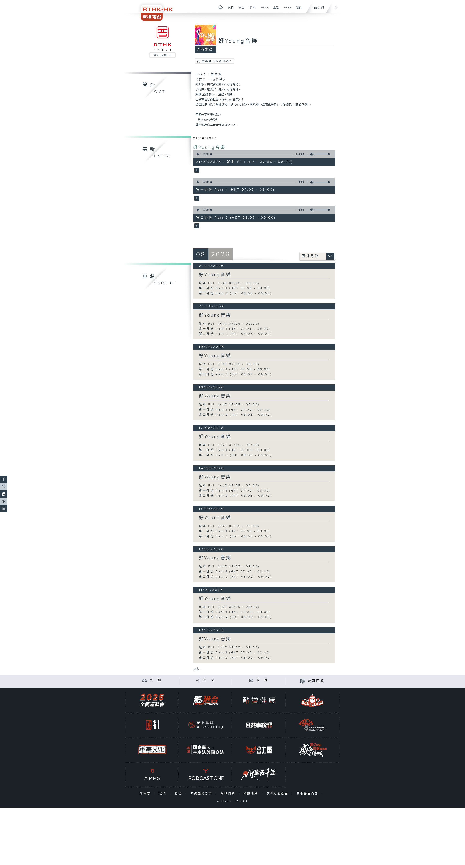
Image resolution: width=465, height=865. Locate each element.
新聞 (251, 9)
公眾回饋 (316, 681)
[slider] (322, 154)
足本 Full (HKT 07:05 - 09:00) (229, 283)
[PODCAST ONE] (205, 774)
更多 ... (197, 669)
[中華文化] (152, 749)
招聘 (163, 793)
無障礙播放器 (278, 793)
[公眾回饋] (303, 681)
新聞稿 (146, 793)
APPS (286, 9)
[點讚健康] (259, 700)
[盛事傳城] (312, 749)
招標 (179, 793)
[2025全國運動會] (152, 700)
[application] (262, 154)
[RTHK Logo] (154, 10)
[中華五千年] (259, 774)
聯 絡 (262, 680)
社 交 (209, 680)
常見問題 (229, 793)
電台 (240, 9)
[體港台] (205, 700)
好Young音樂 (209, 147)
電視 (229, 9)
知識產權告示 (202, 793)
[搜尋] (336, 6)
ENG (316, 7)
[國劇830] (152, 725)
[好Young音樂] (196, 170)
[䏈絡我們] (251, 680)
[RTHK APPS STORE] (152, 774)
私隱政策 (252, 793)
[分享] (198, 680)
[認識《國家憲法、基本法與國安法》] (205, 749)
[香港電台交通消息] (144, 680)
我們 (297, 9)
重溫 (274, 9)
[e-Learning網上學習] (205, 725)
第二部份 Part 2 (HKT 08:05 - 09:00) (235, 293)
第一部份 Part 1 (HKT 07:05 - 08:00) (235, 288)
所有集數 (205, 49)
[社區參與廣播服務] (312, 725)
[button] (198, 154)
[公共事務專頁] (259, 725)
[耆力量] (259, 749)
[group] (310, 154)
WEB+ (263, 9)
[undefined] (220, 7)
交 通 (156, 680)
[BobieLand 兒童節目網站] (312, 700)
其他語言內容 (308, 793)
